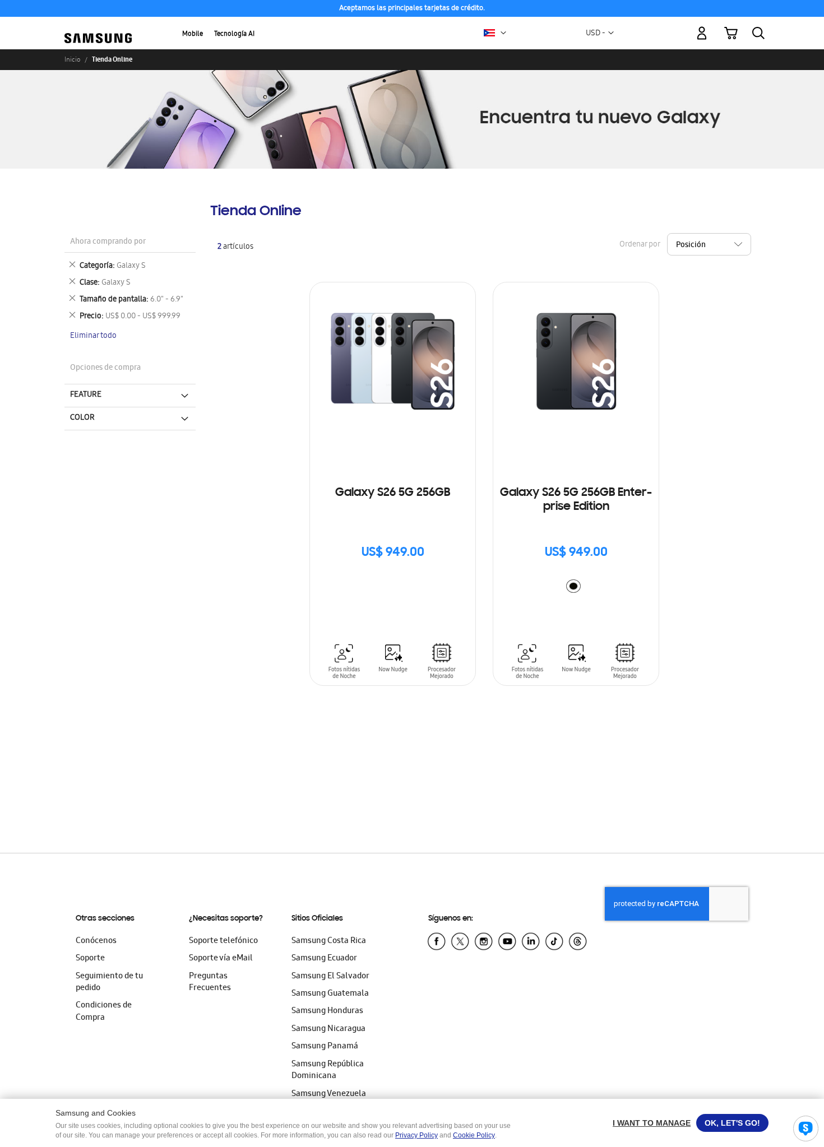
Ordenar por (639, 244)
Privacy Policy (416, 1135)
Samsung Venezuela (328, 1094)
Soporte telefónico (223, 941)
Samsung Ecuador (324, 958)
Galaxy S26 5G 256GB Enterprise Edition (576, 500)
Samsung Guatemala (330, 994)
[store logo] (98, 26)
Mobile (192, 34)
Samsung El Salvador (330, 976)
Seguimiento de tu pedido (109, 982)
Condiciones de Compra (104, 1011)
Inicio (72, 59)
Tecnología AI (234, 34)
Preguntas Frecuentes (210, 982)
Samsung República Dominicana (327, 1070)
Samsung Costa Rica (328, 941)
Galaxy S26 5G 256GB (392, 493)
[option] (573, 586)
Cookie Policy (474, 1135)
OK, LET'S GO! (732, 1122)
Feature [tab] (85, 395)
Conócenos (96, 941)
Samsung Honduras (327, 1011)
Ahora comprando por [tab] (108, 242)
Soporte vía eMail (221, 958)
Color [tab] (82, 418)
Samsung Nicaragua (328, 1029)
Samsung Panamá (324, 1046)
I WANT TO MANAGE (652, 1122)
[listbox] (576, 587)
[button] (503, 33)
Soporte (90, 958)
